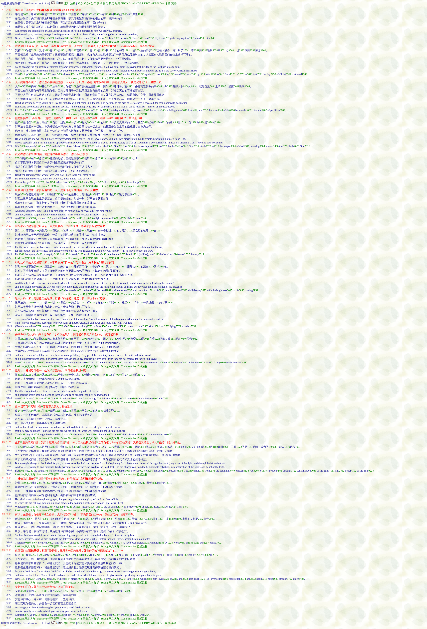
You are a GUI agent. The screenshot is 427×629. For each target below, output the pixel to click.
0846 (124, 14)
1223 (55, 50)
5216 (111, 446)
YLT (140, 3)
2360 (263, 50)
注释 (73, 3)
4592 (129, 302)
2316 (97, 122)
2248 (97, 555)
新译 (99, 3)
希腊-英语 (171, 3)
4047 (114, 482)
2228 (108, 122)
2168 (121, 446)
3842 (92, 446)
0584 (201, 122)
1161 (23, 38)
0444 (193, 86)
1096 (151, 230)
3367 (49, 86)
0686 (23, 518)
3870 (23, 591)
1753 (81, 302)
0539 (97, 338)
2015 (151, 266)
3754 (137, 50)
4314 (91, 182)
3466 (49, 230)
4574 (132, 122)
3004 (89, 122)
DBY (147, 3)
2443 (20, 410)
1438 (193, 122)
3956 (79, 122)
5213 (103, 158)
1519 (22, 74)
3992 (55, 374)
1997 (140, 14)
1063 (23, 230)
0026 (146, 338)
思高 (117, 3)
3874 (143, 555)
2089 (28, 158)
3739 (121, 266)
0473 (108, 338)
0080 (25, 14)
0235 (68, 410)
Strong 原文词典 (110, 41)
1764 (185, 50)
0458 (36, 230)
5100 (20, 86)
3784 (84, 446)
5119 (23, 266)
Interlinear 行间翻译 (48, 41)
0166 (129, 555)
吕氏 (105, 3)
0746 (164, 446)
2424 (68, 14)
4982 (194, 338)
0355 (113, 266)
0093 (84, 338)
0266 (185, 86)
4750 (89, 266)
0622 (44, 338)
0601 (236, 86)
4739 (72, 518)
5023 (81, 158)
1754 (71, 230)
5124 (20, 374)
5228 (39, 14)
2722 (57, 194)
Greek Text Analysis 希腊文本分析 (80, 41)
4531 (223, 50)
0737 (95, 230)
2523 (156, 122)
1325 (185, 555)
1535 (82, 518)
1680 (175, 555)
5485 (116, 555)
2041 (92, 591)
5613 (221, 74)
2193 (129, 230)
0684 (212, 86)
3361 (196, 50)
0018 (164, 555)
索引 (67, 3)
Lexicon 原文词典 (25, 41)
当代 (93, 3)
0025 (39, 446)
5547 (79, 14)
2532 (97, 14)
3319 (201, 254)
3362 (146, 110)
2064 (247, 86)
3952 (89, 14)
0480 (33, 122)
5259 (28, 446)
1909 (116, 14)
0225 (157, 338)
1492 (41, 194)
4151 (63, 50)
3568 (23, 194)
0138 (177, 446)
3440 (84, 230)
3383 (47, 50)
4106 (92, 374)
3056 (84, 50)
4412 (129, 86)
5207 (223, 86)
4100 (129, 374)
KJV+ (160, 3)
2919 (116, 410)
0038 (274, 446)
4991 (298, 446)
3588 (20, 122)
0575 (81, 74)
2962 (57, 14)
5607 (36, 158)
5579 (156, 302)
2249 (68, 446)
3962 (207, 555)
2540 (116, 194)
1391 (168, 482)
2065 (41, 38)
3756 (119, 158)
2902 (211, 518)
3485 (175, 122)
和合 (80, 3)
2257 (49, 14)
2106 (79, 410)
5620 (145, 122)
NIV (123, 3)
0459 (39, 266)
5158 (60, 86)
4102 (215, 446)
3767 (29, 518)
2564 (72, 482)
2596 (39, 86)
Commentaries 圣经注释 (134, 41)
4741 (116, 591)
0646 (159, 86)
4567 (68, 302)
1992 (127, 50)
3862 (109, 518)
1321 (160, 518)
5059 (169, 302)
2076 (209, 122)
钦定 (111, 3)
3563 (231, 50)
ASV (135, 3)
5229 (49, 122)
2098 (64, 482)
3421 (129, 158)
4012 (100, 446)
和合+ (86, 3)
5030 (215, 50)
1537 (159, 230)
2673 (161, 266)
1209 (138, 338)
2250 (153, 50)
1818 (97, 86)
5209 (51, 38)
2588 (44, 591)
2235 (60, 230)
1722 (103, 194)
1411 (116, 302)
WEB (154, 3)
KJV (128, 3)
